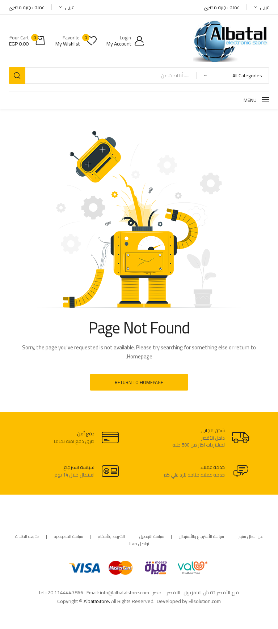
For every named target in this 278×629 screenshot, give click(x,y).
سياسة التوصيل (151, 536)
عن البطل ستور (251, 536)
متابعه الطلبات (27, 536)
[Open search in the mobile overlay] (139, 75)
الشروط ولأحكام (111, 536)
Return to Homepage (139, 382)
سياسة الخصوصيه (68, 536)
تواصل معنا (139, 544)
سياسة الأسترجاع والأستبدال (201, 536)
